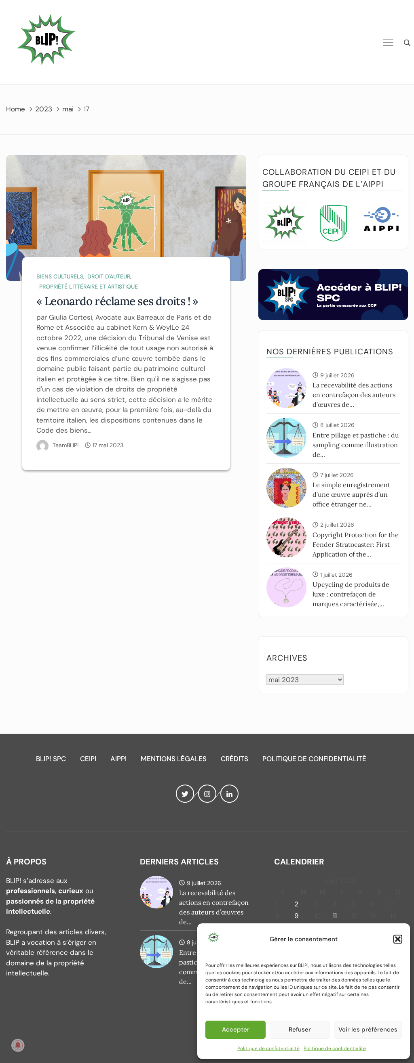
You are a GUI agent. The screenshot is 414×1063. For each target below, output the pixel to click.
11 (335, 915)
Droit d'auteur (108, 276)
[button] (398, 939)
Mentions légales (174, 758)
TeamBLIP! (66, 445)
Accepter (235, 1029)
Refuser (300, 1029)
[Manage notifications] (17, 1045)
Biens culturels (59, 276)
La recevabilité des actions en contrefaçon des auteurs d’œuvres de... (354, 394)
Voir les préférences (367, 1029)
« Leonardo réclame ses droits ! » (117, 301)
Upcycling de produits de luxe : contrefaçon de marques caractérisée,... (351, 594)
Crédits (234, 758)
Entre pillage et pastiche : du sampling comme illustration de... (356, 444)
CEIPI (88, 758)
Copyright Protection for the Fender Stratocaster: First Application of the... (356, 544)
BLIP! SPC (51, 758)
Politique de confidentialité (268, 1048)
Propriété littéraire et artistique (88, 286)
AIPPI (118, 758)
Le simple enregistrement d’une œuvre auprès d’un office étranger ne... (351, 494)
